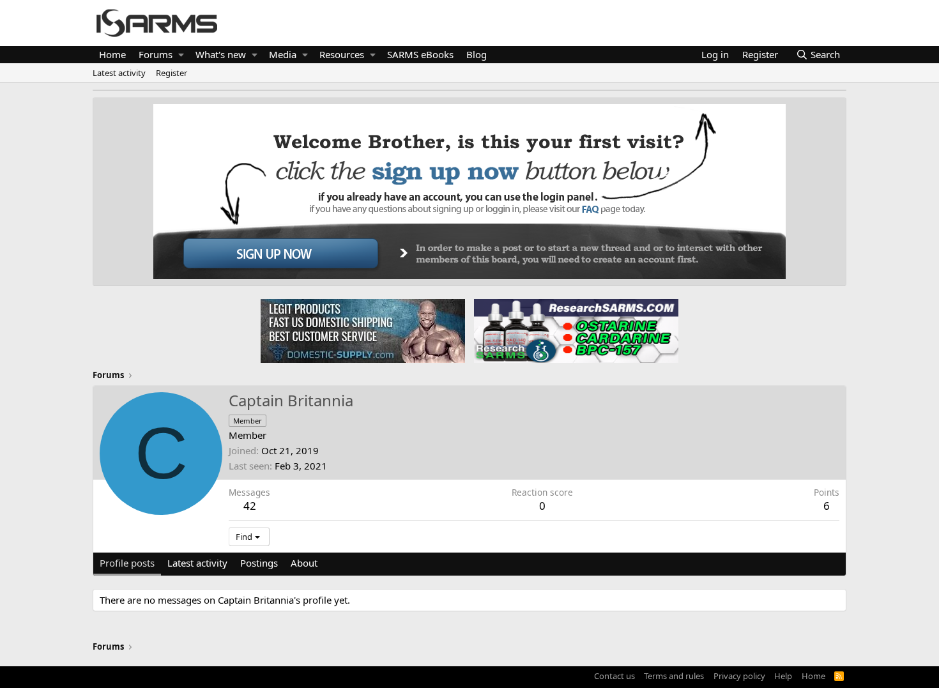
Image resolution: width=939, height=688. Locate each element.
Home (112, 54)
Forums (155, 54)
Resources (341, 54)
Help (783, 676)
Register (171, 73)
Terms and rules (674, 676)
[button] (181, 54)
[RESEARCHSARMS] (574, 330)
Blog (476, 54)
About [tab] (304, 562)
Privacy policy (739, 676)
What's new (220, 54)
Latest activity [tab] (197, 562)
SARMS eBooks (420, 54)
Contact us (614, 676)
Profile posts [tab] (127, 562)
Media (282, 54)
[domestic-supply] (363, 330)
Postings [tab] (259, 562)
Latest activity (119, 73)
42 (249, 505)
